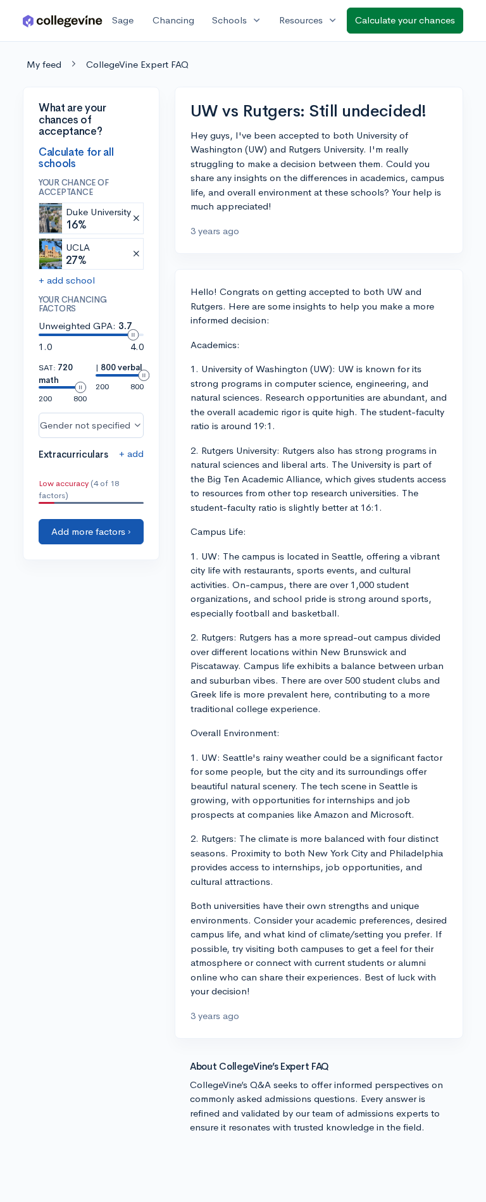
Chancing (173, 20)
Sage (123, 20)
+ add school (67, 280)
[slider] (133, 335)
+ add (131, 454)
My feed (44, 64)
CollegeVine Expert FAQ (137, 64)
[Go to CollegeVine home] (63, 20)
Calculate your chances (405, 20)
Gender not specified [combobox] (85, 425)
